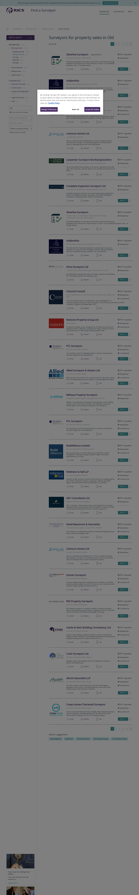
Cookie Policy (54, 103)
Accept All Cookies (92, 109)
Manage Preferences (49, 109)
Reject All (75, 109)
